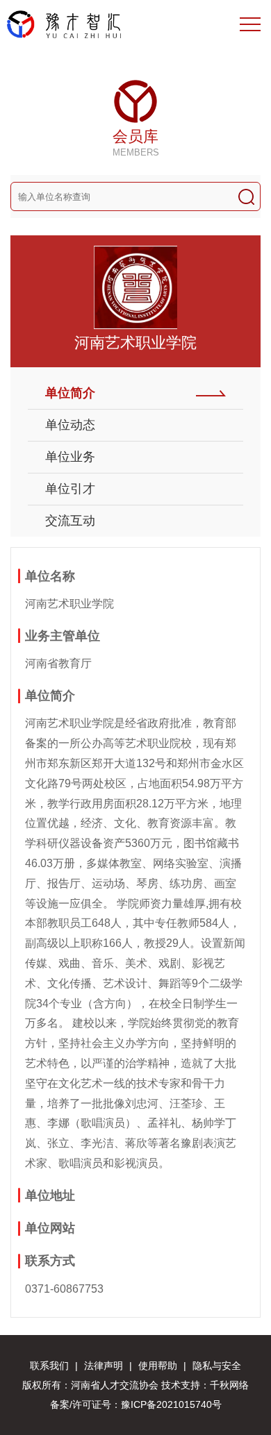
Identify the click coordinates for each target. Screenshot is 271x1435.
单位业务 (70, 457)
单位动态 (70, 425)
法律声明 (103, 1365)
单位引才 (70, 489)
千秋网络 (229, 1385)
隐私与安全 (216, 1365)
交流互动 (70, 521)
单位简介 (70, 393)
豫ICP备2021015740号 (171, 1404)
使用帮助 (157, 1365)
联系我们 (49, 1365)
